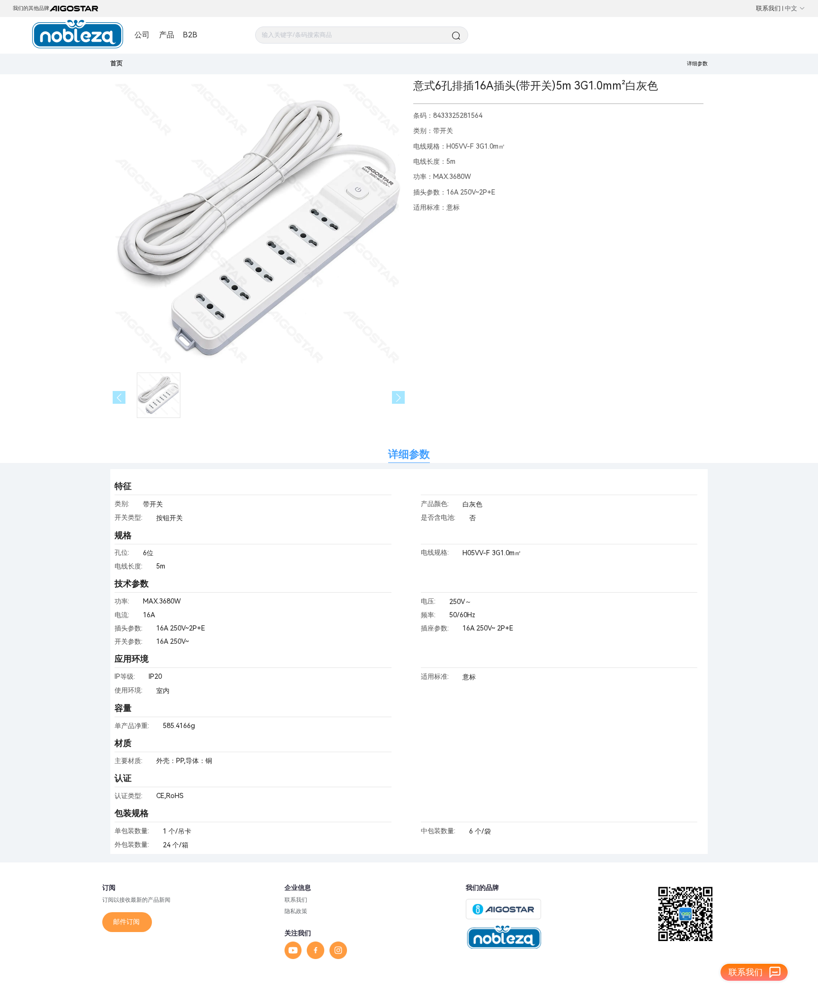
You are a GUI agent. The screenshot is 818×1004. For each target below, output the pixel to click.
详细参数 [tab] (409, 454)
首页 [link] (116, 63)
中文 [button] (791, 8)
